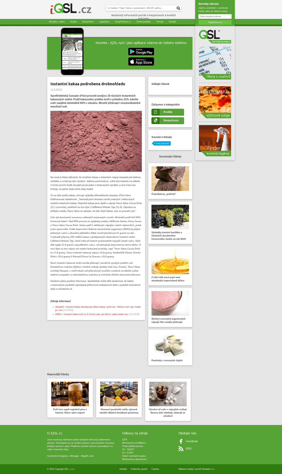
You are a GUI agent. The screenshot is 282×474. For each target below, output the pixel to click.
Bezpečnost (88, 21)
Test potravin (162, 143)
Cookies (155, 469)
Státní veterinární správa (134, 456)
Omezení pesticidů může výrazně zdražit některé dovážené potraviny (119, 411)
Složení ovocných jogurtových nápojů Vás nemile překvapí (168, 320)
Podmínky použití (139, 469)
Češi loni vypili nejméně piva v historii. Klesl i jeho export (70, 411)
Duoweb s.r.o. (208, 469)
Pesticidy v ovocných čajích (167, 360)
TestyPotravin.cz (123, 21)
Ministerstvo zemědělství (134, 443)
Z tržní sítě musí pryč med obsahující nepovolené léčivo (167, 279)
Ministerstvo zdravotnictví (134, 459)
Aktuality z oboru (57, 21)
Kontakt (172, 21)
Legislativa (104, 21)
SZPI (124, 439)
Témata (159, 21)
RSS (188, 448)
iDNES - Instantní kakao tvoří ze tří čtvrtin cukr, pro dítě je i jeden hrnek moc (91, 314)
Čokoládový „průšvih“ (163, 194)
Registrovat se (215, 22)
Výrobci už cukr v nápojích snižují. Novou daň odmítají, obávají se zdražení (168, 412)
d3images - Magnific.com (82, 456)
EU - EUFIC (127, 452)
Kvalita (73, 21)
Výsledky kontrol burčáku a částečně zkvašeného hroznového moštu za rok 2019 (168, 235)
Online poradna (143, 21)
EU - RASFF (128, 449)
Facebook (192, 441)
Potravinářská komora (132, 446)
